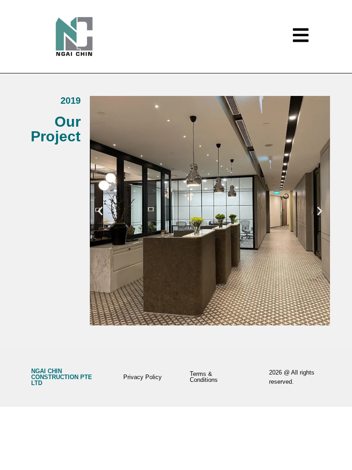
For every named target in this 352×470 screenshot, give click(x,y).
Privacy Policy (142, 377)
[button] (100, 210)
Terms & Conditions (204, 376)
